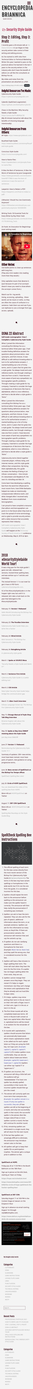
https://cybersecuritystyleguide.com (15, 97)
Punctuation (10, 1284)
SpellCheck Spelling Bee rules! (13, 776)
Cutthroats (9, 1268)
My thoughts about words (11, 1257)
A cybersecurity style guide (12, 653)
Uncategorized (11, 1291)
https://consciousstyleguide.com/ (14, 154)
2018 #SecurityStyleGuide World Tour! (14, 559)
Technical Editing (12, 1289)
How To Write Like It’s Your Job (16, 1322)
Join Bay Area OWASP (9, 737)
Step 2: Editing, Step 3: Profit (15, 1325)
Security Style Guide (13, 1286)
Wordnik (8, 1294)
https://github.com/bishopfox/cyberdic (16, 105)
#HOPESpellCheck (18, 793)
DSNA (7, 1270)
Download (27, 85)
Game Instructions (12, 1276)
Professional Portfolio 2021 (16, 1319)
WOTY (7, 1300)
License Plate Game (12, 1278)
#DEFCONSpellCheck (19, 807)
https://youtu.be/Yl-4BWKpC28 (13, 115)
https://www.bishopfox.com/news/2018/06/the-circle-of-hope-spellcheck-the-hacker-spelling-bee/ (17, 1184)
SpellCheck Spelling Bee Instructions (16, 837)
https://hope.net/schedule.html (14, 1178)
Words (7, 1297)
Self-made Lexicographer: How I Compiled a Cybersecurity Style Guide (13, 528)
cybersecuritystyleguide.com (12, 587)
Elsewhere (9, 1273)
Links (7, 1281)
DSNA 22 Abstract (13, 333)
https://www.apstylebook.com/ (20, 135)
